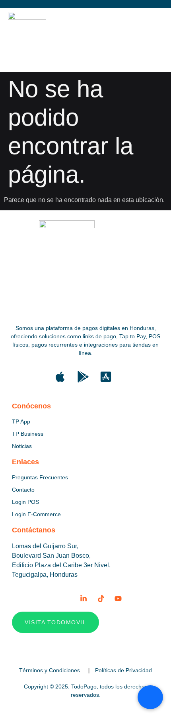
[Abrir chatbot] (150, 697)
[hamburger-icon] (146, 40)
